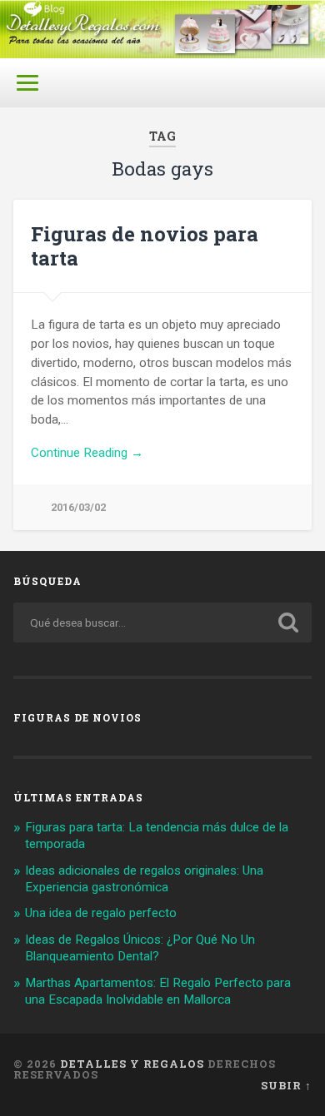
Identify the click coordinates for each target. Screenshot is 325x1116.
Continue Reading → (87, 452)
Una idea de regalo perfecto (101, 912)
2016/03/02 (78, 507)
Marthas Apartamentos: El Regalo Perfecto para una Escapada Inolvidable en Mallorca (158, 991)
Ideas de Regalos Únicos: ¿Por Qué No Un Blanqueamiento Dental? (140, 948)
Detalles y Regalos (132, 1063)
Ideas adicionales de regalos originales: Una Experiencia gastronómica (144, 879)
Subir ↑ (286, 1085)
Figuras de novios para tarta (144, 246)
